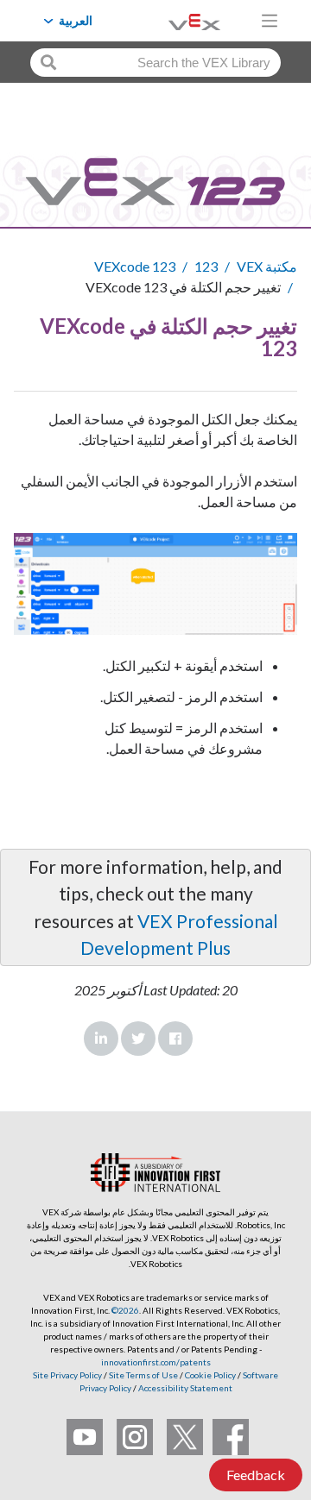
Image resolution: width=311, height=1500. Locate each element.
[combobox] (155, 62)
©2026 (125, 1310)
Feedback (255, 1474)
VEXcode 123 (134, 266)
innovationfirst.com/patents (156, 1362)
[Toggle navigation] (269, 21)
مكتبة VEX (267, 266)
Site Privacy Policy (67, 1375)
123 (206, 266)
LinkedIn (101, 1038)
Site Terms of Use (142, 1375)
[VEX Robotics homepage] (172, 20)
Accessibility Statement (185, 1388)
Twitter (138, 1038)
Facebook (175, 1038)
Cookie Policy (210, 1375)
